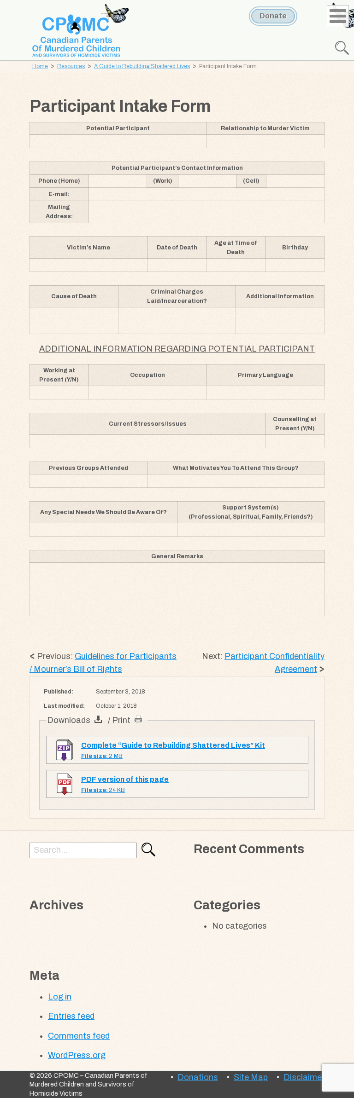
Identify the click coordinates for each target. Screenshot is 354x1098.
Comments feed (79, 1035)
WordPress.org (77, 1055)
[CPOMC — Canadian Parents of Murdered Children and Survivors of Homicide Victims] (81, 31)
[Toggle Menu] (339, 14)
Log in (59, 996)
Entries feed (71, 1016)
